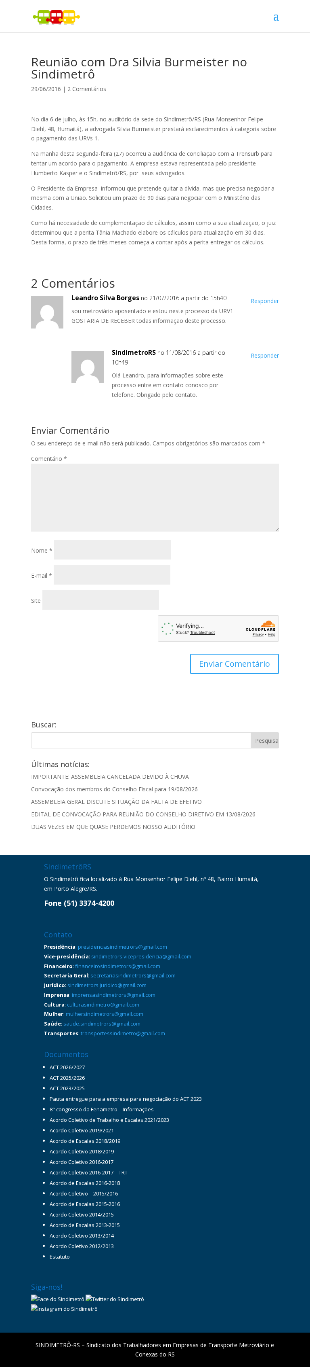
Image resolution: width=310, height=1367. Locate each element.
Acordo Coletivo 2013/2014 (82, 1235)
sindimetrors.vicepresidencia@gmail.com (141, 956)
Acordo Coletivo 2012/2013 (82, 1246)
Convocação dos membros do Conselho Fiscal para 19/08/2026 (114, 789)
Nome (41, 550)
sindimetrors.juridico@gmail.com (107, 985)
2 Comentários (86, 89)
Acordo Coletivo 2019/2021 (82, 1130)
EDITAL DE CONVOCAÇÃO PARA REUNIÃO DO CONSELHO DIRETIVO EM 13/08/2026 (143, 814)
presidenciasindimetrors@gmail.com (122, 946)
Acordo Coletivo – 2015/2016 (84, 1193)
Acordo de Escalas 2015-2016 (85, 1204)
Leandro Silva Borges (105, 297)
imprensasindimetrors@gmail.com (113, 994)
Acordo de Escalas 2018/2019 (85, 1140)
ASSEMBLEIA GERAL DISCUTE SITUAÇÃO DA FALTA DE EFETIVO (116, 801)
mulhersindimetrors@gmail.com (104, 1013)
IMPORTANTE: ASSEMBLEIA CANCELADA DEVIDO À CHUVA (110, 776)
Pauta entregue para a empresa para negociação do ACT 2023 (126, 1098)
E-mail (41, 575)
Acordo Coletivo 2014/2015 (82, 1214)
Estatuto (60, 1256)
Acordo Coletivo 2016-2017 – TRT (89, 1172)
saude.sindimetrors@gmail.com (101, 1023)
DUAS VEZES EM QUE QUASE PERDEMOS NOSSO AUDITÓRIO (113, 827)
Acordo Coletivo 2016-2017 (81, 1162)
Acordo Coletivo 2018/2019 (82, 1151)
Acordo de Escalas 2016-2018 (85, 1183)
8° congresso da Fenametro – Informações (102, 1109)
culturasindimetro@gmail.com (103, 1004)
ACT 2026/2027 (67, 1067)
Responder (265, 301)
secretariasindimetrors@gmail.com (133, 975)
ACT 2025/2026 (67, 1077)
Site (36, 600)
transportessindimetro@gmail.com (123, 1033)
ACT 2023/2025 (67, 1088)
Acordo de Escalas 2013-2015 (85, 1225)
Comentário (49, 458)
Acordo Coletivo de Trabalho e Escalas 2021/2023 (109, 1119)
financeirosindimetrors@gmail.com (117, 966)
